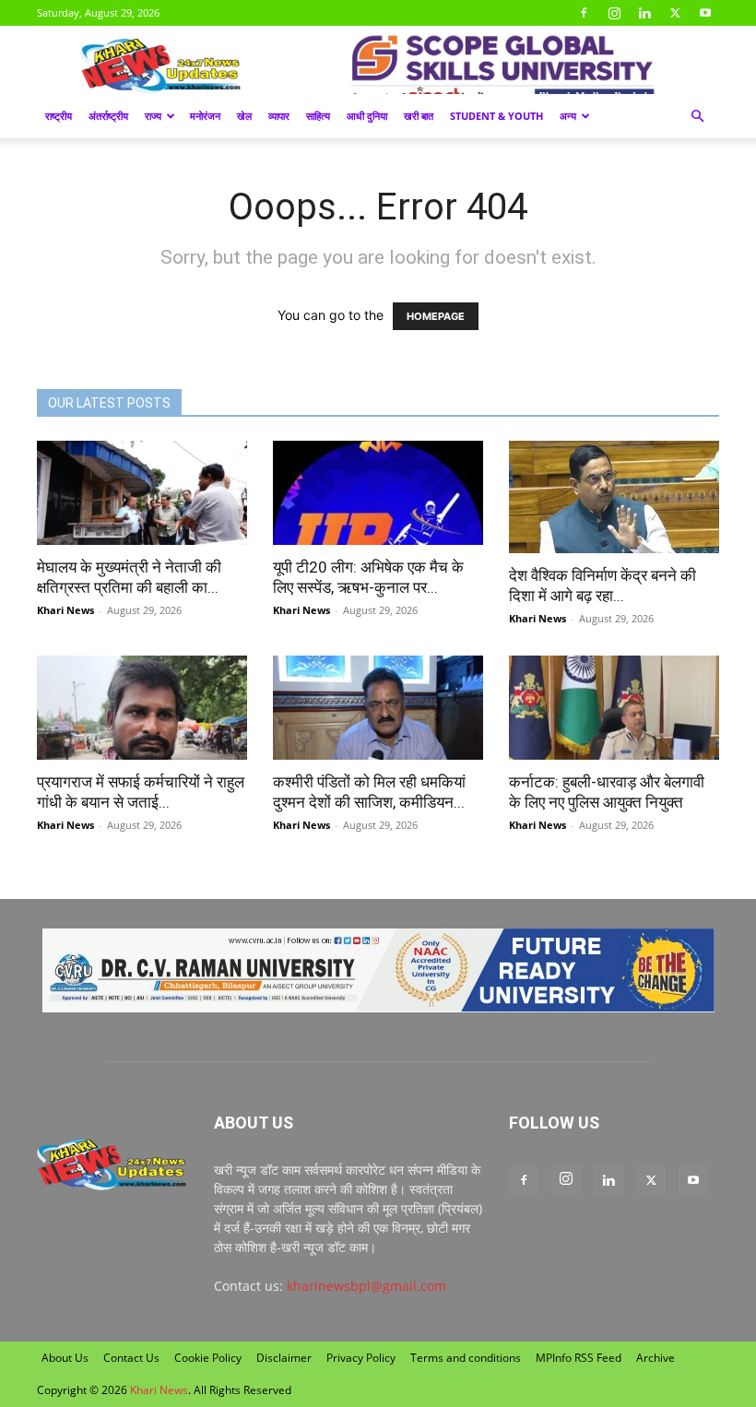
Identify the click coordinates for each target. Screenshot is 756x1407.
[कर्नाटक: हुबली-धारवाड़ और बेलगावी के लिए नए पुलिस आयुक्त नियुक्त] (614, 708)
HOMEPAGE (436, 316)
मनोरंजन (205, 116)
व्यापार (278, 116)
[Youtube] (705, 13)
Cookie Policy (208, 1358)
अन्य (568, 116)
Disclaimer (284, 1358)
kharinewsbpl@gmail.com (366, 1286)
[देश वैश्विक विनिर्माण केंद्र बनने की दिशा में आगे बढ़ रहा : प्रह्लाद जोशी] (614, 497)
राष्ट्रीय (58, 116)
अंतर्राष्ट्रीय (108, 116)
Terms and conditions (465, 1358)
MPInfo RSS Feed (578, 1358)
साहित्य (318, 116)
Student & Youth (496, 116)
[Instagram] (614, 13)
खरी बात (418, 116)
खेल (244, 116)
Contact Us (131, 1358)
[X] (675, 13)
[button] (697, 116)
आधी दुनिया (367, 116)
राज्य (153, 116)
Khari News (65, 610)
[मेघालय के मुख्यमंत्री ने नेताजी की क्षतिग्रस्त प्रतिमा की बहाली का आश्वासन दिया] (142, 493)
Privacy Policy (361, 1358)
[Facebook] (583, 13)
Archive (655, 1358)
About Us (65, 1358)
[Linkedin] (644, 13)
